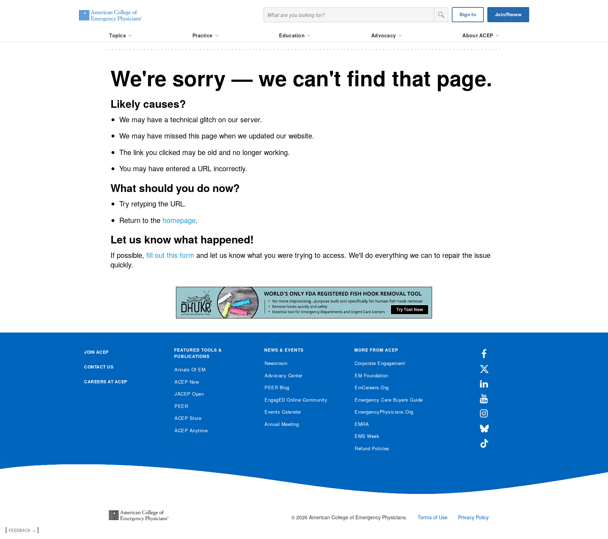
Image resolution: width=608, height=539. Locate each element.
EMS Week (367, 436)
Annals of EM (190, 369)
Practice (203, 35)
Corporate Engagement (380, 363)
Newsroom (276, 363)
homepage (179, 220)
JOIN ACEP (96, 352)
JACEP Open (189, 393)
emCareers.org (372, 387)
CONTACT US (98, 367)
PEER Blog (277, 387)
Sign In (468, 14)
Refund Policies (372, 448)
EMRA (362, 424)
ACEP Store (188, 418)
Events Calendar (283, 411)
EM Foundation (371, 375)
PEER (181, 406)
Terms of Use (433, 517)
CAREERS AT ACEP (105, 381)
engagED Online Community (296, 399)
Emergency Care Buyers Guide (389, 399)
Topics (118, 35)
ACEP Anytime (191, 430)
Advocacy (384, 35)
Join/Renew (508, 14)
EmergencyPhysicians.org (384, 411)
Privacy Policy (473, 517)
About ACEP (478, 35)
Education (292, 35)
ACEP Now (187, 381)
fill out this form (170, 255)
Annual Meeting (282, 424)
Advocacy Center (284, 375)
